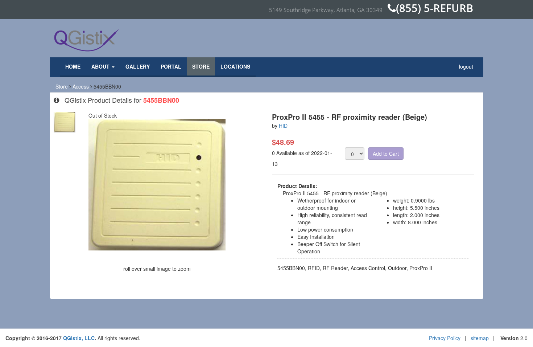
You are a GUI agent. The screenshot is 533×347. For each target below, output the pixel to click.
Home (72, 66)
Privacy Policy (444, 338)
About (101, 66)
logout (466, 66)
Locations (235, 66)
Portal (171, 66)
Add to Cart (386, 153)
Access (81, 86)
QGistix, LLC (79, 338)
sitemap (480, 338)
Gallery (137, 66)
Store (201, 66)
